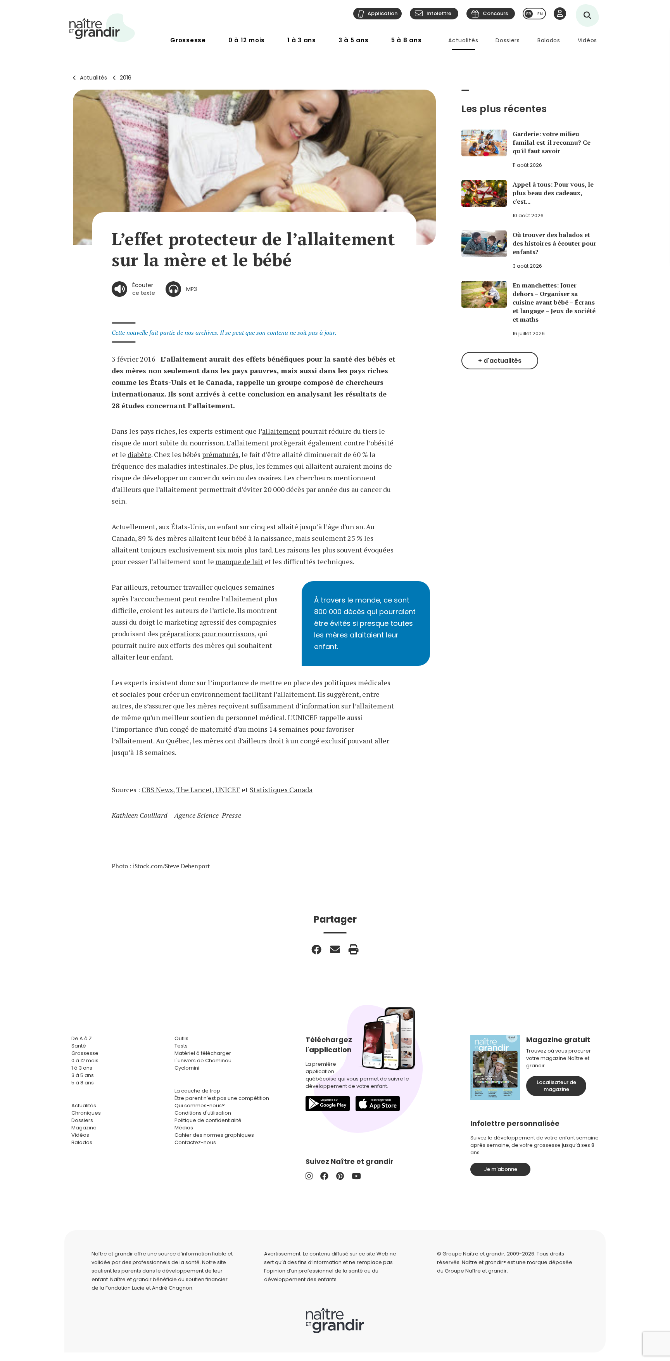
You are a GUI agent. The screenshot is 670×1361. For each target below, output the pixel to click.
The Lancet (194, 789)
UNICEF (227, 789)
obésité (382, 442)
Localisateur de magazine (556, 1086)
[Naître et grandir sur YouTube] (356, 1176)
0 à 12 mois (246, 40)
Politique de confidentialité (208, 1120)
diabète (139, 454)
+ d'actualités (499, 360)
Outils (181, 1038)
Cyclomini (186, 1068)
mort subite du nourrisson (183, 442)
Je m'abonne (500, 1169)
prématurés (220, 454)
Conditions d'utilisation (202, 1113)
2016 (125, 77)
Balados (548, 40)
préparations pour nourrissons (207, 633)
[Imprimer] (354, 949)
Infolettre (439, 13)
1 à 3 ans (301, 40)
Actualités (463, 40)
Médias (183, 1127)
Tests (181, 1045)
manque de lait (239, 561)
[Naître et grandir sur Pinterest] (340, 1176)
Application (382, 13)
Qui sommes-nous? (199, 1105)
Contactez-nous (195, 1142)
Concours (495, 13)
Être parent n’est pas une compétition (221, 1098)
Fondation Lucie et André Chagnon (148, 1288)
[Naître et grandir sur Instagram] (309, 1176)
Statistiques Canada (281, 789)
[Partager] (316, 949)
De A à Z (81, 1038)
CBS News (157, 789)
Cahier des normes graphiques (214, 1135)
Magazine (84, 1127)
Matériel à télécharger (202, 1053)
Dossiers (508, 40)
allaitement (281, 431)
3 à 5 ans (353, 40)
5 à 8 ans (406, 40)
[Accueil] (102, 27)
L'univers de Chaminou (202, 1060)
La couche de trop (197, 1090)
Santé (78, 1045)
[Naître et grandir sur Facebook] (324, 1176)
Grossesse (188, 40)
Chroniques (86, 1113)
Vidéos (587, 40)
